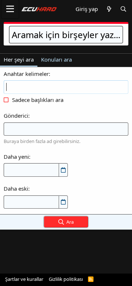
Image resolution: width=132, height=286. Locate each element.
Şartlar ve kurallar (24, 279)
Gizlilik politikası (66, 279)
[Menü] (10, 9)
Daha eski (16, 188)
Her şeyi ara (19, 59)
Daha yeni (16, 156)
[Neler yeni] (109, 9)
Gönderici (16, 115)
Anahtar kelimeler (26, 73)
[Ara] (123, 9)
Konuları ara (56, 59)
